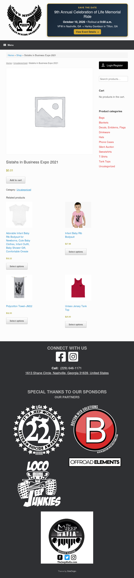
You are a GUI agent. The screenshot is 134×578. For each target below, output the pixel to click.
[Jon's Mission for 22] (24, 19)
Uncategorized (20, 62)
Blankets (103, 122)
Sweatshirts (105, 151)
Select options (17, 266)
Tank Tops (104, 161)
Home (11, 55)
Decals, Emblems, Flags (112, 127)
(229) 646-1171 (71, 368)
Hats (101, 137)
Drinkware (104, 132)
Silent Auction (106, 146)
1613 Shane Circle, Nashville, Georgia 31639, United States (67, 372)
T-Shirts (103, 156)
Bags (102, 117)
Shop (19, 55)
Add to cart (16, 180)
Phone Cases (106, 142)
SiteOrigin (71, 571)
